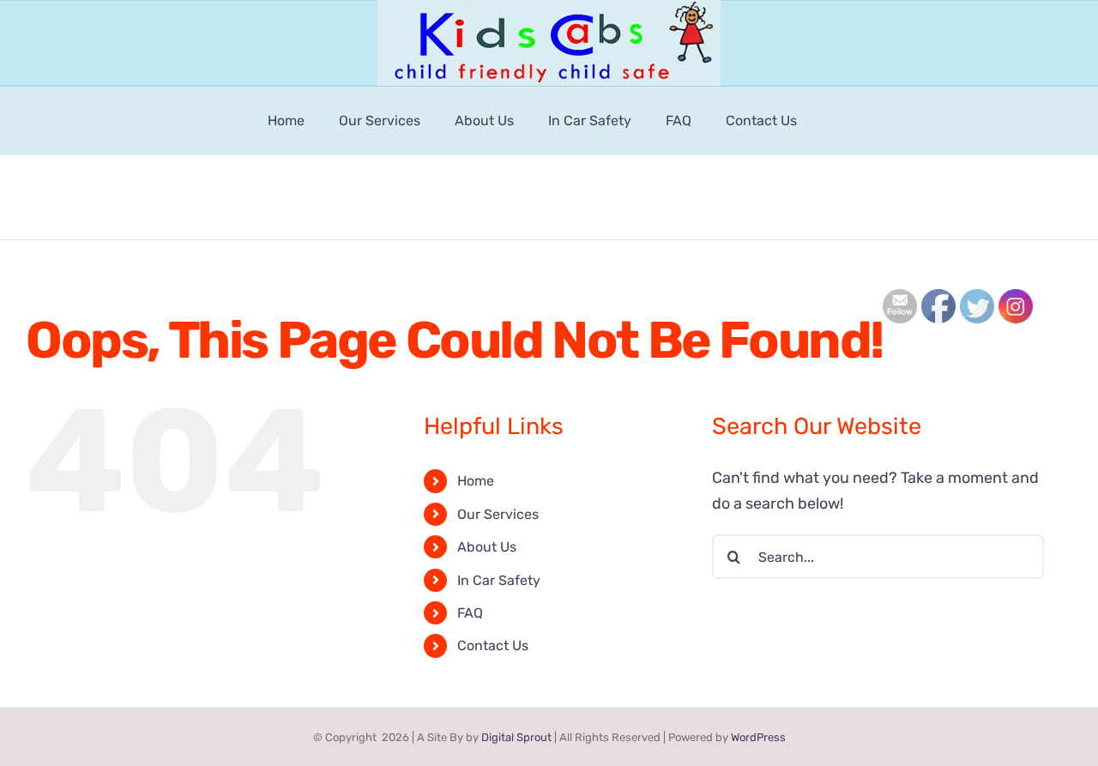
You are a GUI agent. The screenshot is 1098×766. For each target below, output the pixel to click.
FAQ (470, 613)
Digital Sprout (516, 737)
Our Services (498, 514)
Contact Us (492, 645)
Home (475, 481)
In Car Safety (498, 580)
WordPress (758, 737)
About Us (486, 547)
